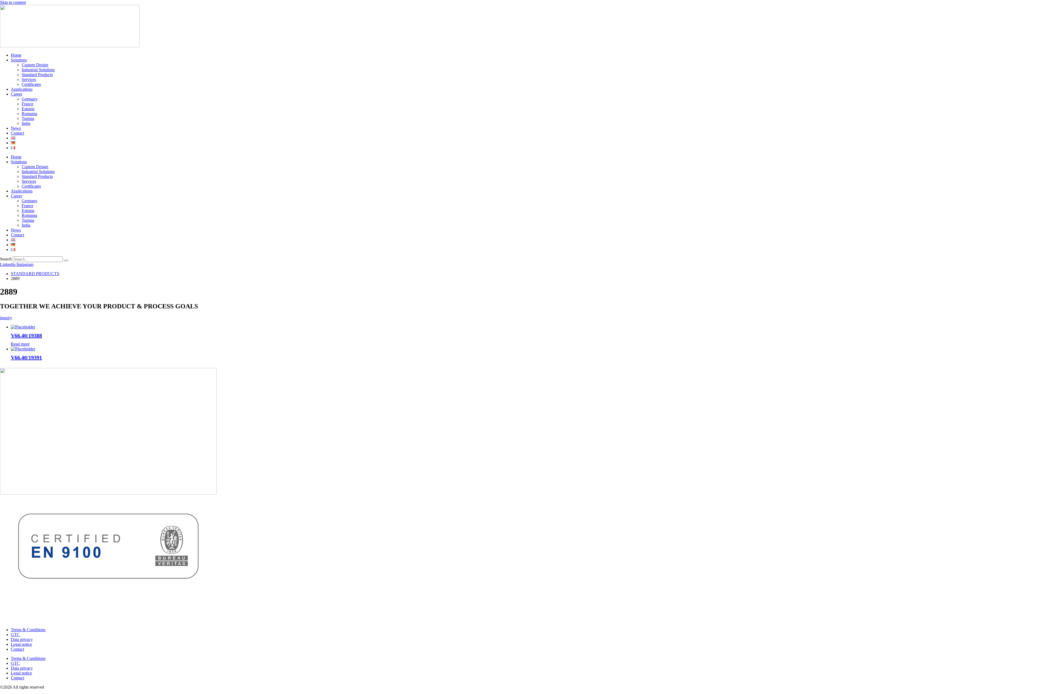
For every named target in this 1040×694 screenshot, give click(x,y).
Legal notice (21, 644)
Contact (17, 133)
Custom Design (35, 65)
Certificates (31, 84)
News (16, 128)
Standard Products (37, 74)
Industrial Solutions (38, 69)
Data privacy (22, 639)
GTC (15, 634)
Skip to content (13, 2)
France (27, 104)
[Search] (66, 260)
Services (29, 79)
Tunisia (28, 118)
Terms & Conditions (28, 629)
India (26, 123)
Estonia (28, 108)
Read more (20, 344)
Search (6, 259)
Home (16, 55)
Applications (21, 89)
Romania (29, 113)
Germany (30, 99)
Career (16, 94)
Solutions (19, 60)
